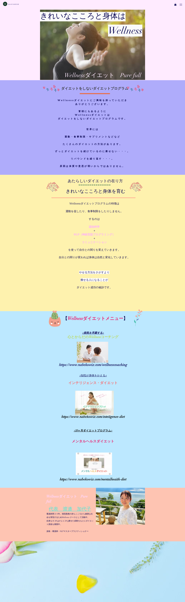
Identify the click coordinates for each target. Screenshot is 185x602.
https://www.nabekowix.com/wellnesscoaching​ (93, 365)
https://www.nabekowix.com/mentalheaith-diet (93, 479)
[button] (181, 5)
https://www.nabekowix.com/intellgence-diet (93, 417)
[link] (175, 4)
